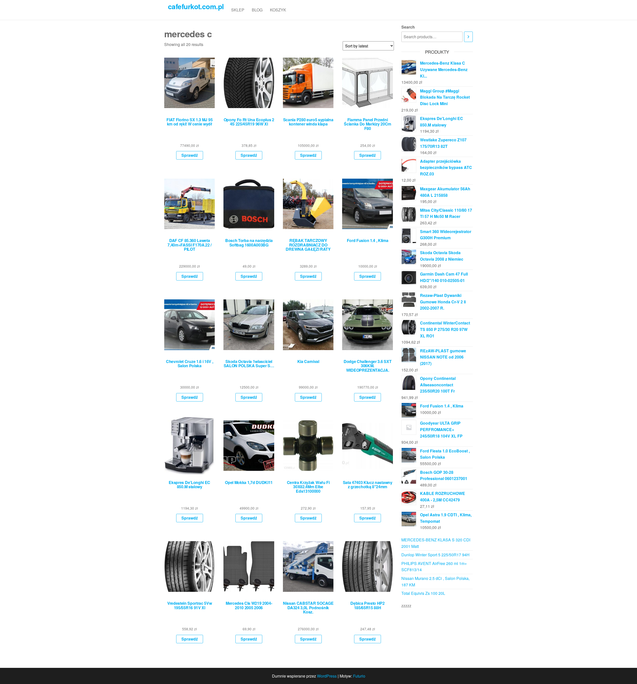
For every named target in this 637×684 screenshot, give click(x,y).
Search (408, 27)
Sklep (237, 10)
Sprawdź (189, 155)
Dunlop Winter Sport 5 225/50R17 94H (435, 555)
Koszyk (278, 10)
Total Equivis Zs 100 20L (423, 593)
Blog (257, 10)
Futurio (359, 676)
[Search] (468, 37)
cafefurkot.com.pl (196, 6)
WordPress (327, 676)
